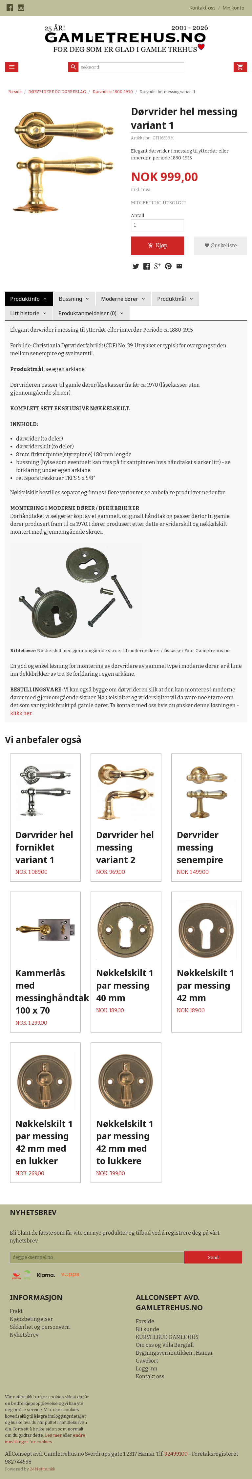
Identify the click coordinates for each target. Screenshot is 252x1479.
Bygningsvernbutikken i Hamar (174, 1353)
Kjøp (161, 245)
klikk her (21, 713)
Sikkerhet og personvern (40, 1327)
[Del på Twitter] (136, 266)
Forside (15, 92)
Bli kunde (147, 1329)
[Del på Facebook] (147, 266)
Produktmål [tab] (171, 298)
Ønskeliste (223, 245)
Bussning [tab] (70, 298)
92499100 (176, 1454)
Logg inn (147, 1369)
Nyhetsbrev (24, 1335)
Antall (137, 215)
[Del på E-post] (179, 266)
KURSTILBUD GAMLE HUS (167, 1337)
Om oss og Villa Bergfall (165, 1345)
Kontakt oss (150, 1376)
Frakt (16, 1311)
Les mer (54, 1435)
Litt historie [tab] (24, 313)
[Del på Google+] (157, 266)
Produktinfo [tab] (25, 298)
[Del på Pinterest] (168, 266)
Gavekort (147, 1361)
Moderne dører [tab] (119, 298)
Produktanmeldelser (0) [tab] (87, 313)
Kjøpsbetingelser (31, 1319)
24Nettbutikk (42, 1469)
